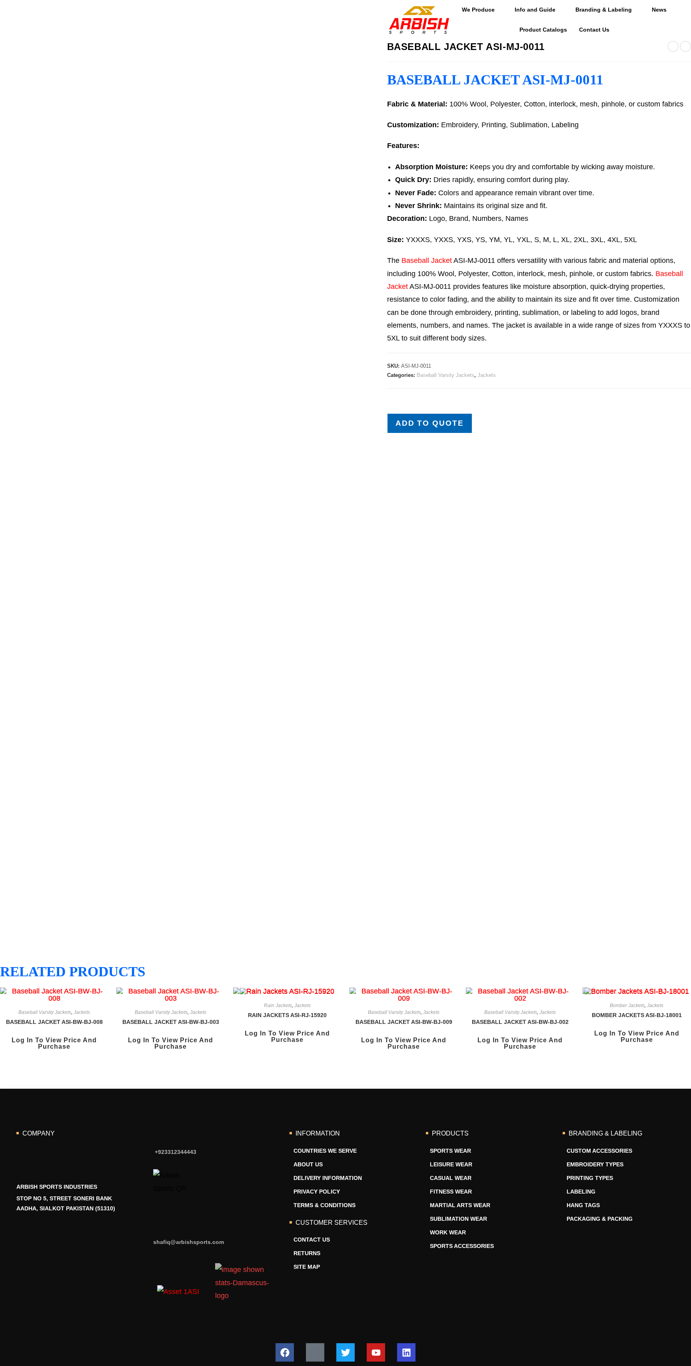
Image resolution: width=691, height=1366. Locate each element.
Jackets (486, 375)
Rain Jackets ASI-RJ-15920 (287, 1015)
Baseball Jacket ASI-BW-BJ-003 (170, 1022)
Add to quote (429, 423)
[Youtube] (376, 1352)
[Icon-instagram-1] (315, 1352)
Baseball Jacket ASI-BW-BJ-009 (403, 1022)
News (659, 9)
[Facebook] (285, 1352)
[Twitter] (345, 1352)
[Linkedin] (406, 1352)
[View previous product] (673, 46)
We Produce (478, 9)
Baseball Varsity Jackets (445, 375)
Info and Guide (535, 9)
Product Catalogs (543, 29)
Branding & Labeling (603, 9)
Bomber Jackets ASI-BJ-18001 (637, 1015)
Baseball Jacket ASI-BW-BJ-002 (520, 1022)
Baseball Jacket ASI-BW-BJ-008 (54, 1022)
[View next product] (685, 46)
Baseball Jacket (426, 260)
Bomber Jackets (627, 1005)
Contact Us (594, 29)
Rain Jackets (278, 1005)
